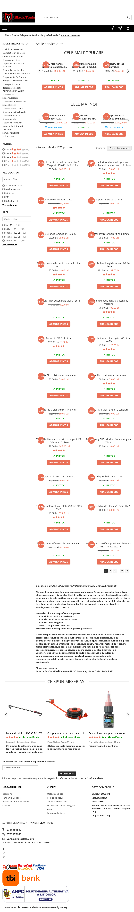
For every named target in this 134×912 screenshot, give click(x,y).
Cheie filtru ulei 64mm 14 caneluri (58, 409)
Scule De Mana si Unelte (13, 101)
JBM (7, 196)
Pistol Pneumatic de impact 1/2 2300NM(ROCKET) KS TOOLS (53, 117)
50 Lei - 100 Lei (12, 229)
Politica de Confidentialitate (89, 778)
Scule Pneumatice (11, 115)
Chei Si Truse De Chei (12, 49)
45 (122, 570)
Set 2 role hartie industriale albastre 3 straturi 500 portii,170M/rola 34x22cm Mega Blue (54, 65)
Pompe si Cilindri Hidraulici (15, 80)
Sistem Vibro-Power (12, 122)
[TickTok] (3, 852)
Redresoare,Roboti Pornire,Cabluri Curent (13, 89)
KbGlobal (9, 200)
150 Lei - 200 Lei (12, 236)
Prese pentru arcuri (11, 84)
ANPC (50, 809)
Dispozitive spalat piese (13, 70)
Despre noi (7, 793)
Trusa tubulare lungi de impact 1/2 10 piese (109, 265)
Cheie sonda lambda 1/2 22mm (59, 233)
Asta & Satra (11, 185)
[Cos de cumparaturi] (128, 28)
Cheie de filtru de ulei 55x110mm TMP (109, 506)
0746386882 (13, 829)
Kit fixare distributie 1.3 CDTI (58, 199)
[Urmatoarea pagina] (127, 571)
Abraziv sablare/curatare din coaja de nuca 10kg (83, 117)
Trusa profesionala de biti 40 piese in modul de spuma (84, 65)
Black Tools (10, 189)
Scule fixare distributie (13, 108)
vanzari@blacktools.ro (20, 838)
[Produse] (5, 29)
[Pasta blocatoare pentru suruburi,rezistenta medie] (108, 709)
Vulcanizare (8, 136)
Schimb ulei (8, 94)
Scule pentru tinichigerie (14, 112)
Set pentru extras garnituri (114, 65)
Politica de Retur (55, 797)
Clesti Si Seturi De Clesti (13, 52)
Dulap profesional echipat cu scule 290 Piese (114, 117)
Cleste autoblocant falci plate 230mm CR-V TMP (58, 507)
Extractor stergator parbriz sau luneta (109, 233)
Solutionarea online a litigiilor (61, 805)
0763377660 (13, 834)
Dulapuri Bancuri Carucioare (16, 73)
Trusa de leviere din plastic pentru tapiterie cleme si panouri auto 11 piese (109, 164)
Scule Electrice (9, 104)
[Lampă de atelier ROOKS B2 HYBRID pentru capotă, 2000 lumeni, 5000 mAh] (25, 709)
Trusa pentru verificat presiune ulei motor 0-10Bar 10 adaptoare (109, 545)
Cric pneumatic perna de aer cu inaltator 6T (71, 733)
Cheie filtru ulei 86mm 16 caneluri (108, 375)
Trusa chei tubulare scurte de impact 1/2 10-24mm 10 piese (58, 441)
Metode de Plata (55, 793)
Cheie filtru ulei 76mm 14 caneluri (58, 375)
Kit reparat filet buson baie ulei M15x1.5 (59, 300)
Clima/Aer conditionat (13, 56)
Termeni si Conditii (11, 797)
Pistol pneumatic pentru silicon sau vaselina (109, 302)
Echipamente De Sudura (14, 77)
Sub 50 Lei (10, 225)
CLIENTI (51, 787)
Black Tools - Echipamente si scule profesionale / (32, 35)
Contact (6, 805)
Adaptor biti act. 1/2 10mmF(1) (58, 476)
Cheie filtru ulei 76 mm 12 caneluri (109, 409)
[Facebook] (3, 848)
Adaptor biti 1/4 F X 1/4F (109, 476)
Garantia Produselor (57, 801)
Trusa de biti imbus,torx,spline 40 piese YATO (109, 340)
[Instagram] (3, 856)
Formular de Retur (56, 813)
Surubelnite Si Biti (10, 132)
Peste (8, 149)
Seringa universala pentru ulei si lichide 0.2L (59, 265)
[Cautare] (129, 17)
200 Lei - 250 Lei (12, 240)
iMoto (8, 193)
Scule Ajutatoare (10, 97)
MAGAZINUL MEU (12, 787)
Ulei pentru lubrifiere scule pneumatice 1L (58, 543)
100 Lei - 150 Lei (12, 232)
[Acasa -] (18, 17)
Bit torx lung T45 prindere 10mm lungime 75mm (109, 441)
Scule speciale (9, 119)
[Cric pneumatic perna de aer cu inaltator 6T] (67, 709)
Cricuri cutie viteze (11, 59)
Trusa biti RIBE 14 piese (59, 338)
